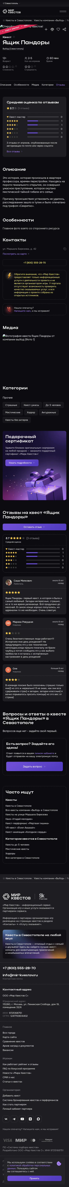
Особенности (21, 84)
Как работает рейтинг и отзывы (20, 1064)
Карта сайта (10, 1037)
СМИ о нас (9, 1077)
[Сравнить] (52, 29)
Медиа (35, 84)
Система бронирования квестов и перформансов (30, 1100)
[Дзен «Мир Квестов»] (30, 1119)
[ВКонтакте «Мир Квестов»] (6, 1119)
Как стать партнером (14, 1104)
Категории (47, 84)
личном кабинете (44, 753)
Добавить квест (11, 1095)
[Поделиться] (64, 29)
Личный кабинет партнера (17, 1108)
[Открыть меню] (63, 11)
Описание (5, 84)
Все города (9, 1032)
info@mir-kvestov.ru (20, 975)
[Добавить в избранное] (58, 29)
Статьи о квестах (12, 1081)
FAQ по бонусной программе (19, 1068)
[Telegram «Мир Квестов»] (14, 1119)
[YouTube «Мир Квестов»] (22, 1119)
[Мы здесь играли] (46, 29)
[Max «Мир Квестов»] (38, 1119)
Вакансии (8, 1050)
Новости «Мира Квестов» (17, 1072)
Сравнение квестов (14, 1041)
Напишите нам (22, 310)
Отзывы (60, 84)
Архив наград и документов (18, 1045)
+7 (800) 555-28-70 (19, 968)
